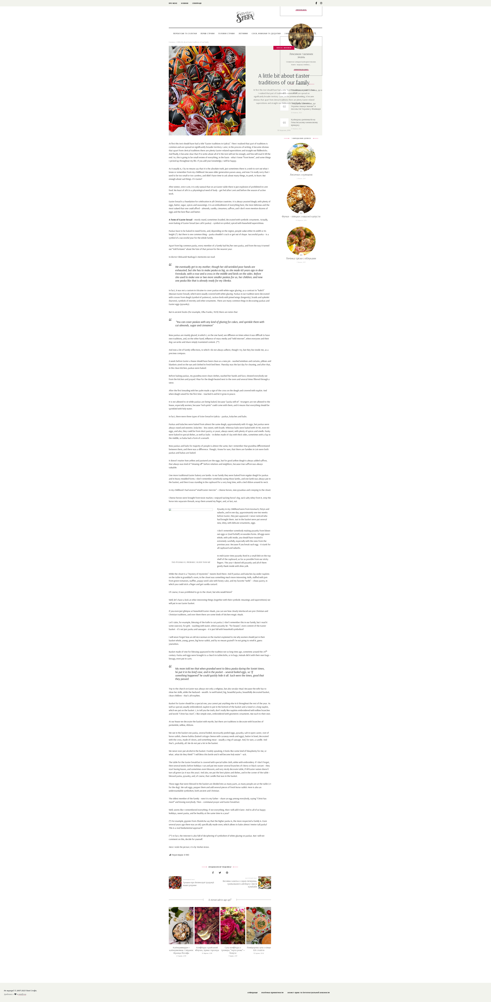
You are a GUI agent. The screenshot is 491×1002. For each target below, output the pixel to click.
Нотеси (279, 48)
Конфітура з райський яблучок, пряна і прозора (207, 949)
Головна (172, 42)
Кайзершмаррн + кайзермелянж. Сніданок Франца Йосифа (181, 950)
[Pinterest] (227, 873)
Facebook (318, 3)
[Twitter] (220, 873)
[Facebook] (213, 873)
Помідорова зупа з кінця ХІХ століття (259, 949)
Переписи (287, 48)
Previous (168, 925)
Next (271, 925)
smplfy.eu (22, 994)
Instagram (321, 3)
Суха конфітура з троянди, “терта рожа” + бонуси (232, 950)
